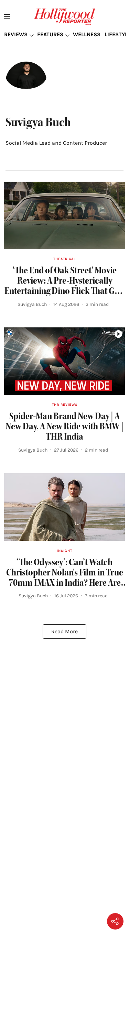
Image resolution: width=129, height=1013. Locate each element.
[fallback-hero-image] (64, 215)
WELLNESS (86, 34)
